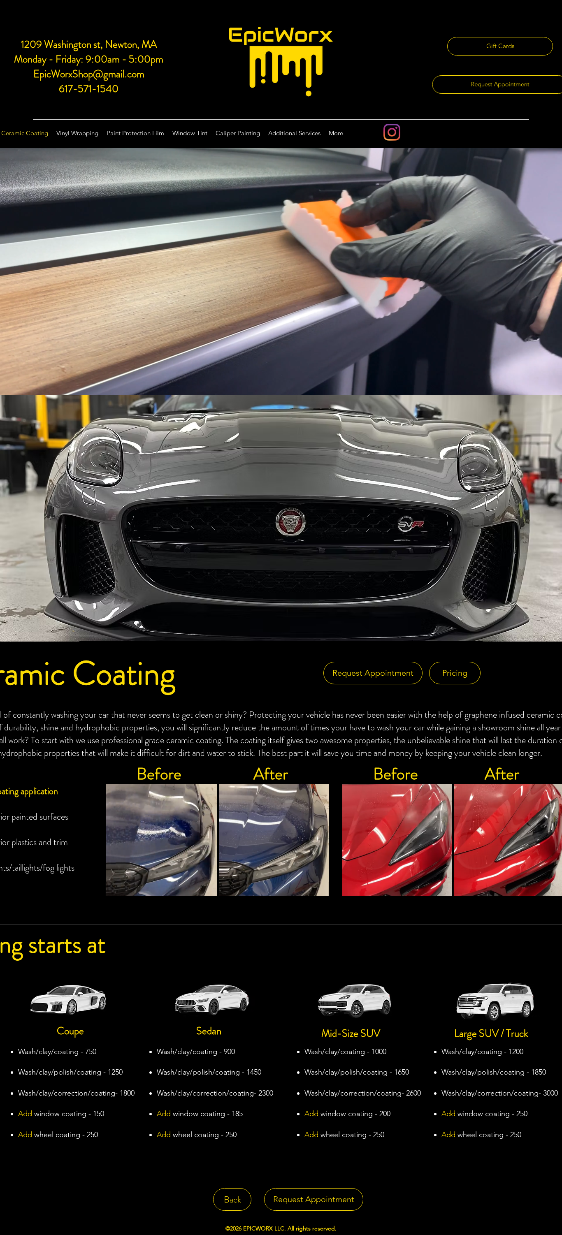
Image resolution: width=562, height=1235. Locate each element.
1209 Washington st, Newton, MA (89, 44)
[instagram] (391, 132)
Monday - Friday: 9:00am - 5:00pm (88, 59)
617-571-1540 (88, 88)
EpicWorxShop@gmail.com (88, 74)
